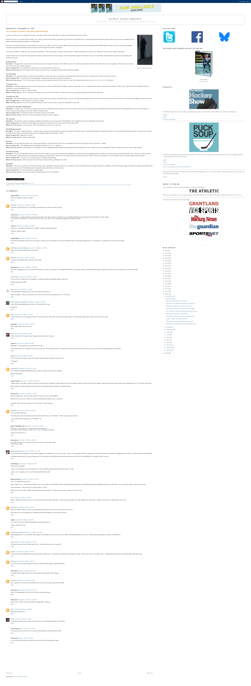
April (167, 342)
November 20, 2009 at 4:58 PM (27, 590)
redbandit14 (14, 368)
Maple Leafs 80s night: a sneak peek (176, 313)
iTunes (165, 117)
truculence (127, 184)
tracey (12, 619)
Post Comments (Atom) (20, 676)
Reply (12, 200)
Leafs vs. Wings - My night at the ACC (177, 319)
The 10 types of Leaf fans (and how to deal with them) (27, 31)
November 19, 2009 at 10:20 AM (30, 381)
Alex (12, 609)
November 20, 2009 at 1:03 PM (26, 580)
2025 (166, 253)
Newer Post (9, 673)
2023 (166, 258)
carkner (23, 184)
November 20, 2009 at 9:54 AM (26, 561)
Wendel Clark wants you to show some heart (178, 306)
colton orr (30, 184)
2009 (166, 294)
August (168, 332)
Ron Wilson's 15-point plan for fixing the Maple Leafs (181, 324)
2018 (166, 271)
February (169, 347)
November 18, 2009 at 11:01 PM (25, 226)
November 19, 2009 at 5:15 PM (30, 479)
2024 (166, 255)
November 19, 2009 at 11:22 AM (26, 410)
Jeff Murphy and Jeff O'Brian (19, 248)
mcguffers (14, 580)
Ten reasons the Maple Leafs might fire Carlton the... (181, 303)
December (169, 296)
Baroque (13, 507)
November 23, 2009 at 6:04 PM (23, 609)
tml (121, 184)
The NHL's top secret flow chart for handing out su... (181, 316)
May (167, 340)
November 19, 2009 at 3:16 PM (31, 451)
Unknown (13, 205)
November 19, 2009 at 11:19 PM (33, 532)
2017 (166, 273)
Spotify (165, 115)
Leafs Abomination (100, 80)
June (168, 337)
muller (112, 184)
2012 (166, 286)
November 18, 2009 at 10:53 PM (26, 205)
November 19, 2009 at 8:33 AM (23, 334)
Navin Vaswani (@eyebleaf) (19, 302)
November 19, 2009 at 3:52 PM (28, 463)
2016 (166, 276)
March (168, 345)
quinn (118, 184)
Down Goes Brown (125, 19)
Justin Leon (14, 542)
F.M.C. (13, 314)
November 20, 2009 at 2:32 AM (27, 542)
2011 (166, 289)
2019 (166, 268)
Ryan (12, 289)
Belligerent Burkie (16, 451)
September (169, 329)
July (167, 334)
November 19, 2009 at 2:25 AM (36, 302)
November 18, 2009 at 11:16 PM (28, 238)
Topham (13, 551)
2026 (166, 250)
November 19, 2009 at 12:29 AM (28, 267)
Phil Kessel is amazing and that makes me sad (179, 321)
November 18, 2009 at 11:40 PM (26, 257)
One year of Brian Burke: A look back (176, 301)
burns (18, 184)
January (168, 350)
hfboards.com (52, 145)
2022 (166, 261)
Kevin (12, 334)
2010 (166, 291)
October (168, 327)
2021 (166, 263)
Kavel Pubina (15, 277)
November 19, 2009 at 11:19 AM (28, 393)
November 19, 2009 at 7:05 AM (26, 324)
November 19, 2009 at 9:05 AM (23, 356)
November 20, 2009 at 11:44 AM (27, 571)
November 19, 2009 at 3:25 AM (24, 314)
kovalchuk (93, 184)
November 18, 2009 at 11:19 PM (38, 248)
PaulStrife (14, 410)
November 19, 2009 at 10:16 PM (24, 520)
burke (13, 184)
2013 (166, 283)
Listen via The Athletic (169, 119)
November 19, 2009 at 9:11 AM (27, 368)
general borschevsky (17, 532)
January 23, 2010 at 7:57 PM (23, 619)
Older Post (150, 673)
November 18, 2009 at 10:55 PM (28, 215)
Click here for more (204, 81)
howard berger (84, 184)
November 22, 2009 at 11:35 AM (28, 599)
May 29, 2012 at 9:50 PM (28, 628)
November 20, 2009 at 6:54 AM (25, 551)
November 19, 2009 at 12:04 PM (34, 426)
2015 (166, 278)
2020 (166, 266)
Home (79, 673)
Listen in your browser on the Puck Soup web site (177, 167)
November (169, 298)
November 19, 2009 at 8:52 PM (25, 507)
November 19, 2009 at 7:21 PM (22, 497)
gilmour (65, 184)
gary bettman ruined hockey (52, 184)
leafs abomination (104, 184)
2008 (166, 353)
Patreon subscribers (181, 156)
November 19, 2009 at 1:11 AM (28, 277)
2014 (166, 281)
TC (11, 497)
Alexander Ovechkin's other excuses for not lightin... (181, 308)
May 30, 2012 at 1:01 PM (26, 638)
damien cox (38, 184)
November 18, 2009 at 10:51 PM (28, 195)
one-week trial (237, 195)
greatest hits (73, 184)
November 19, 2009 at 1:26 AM (23, 289)
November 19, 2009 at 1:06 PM (27, 440)
